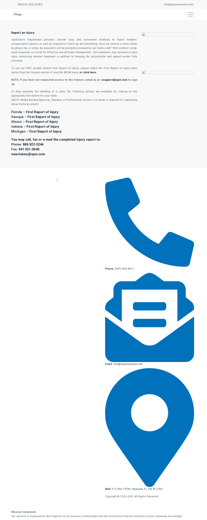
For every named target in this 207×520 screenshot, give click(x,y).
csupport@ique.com (114, 79)
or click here (88, 72)
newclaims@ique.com (28, 154)
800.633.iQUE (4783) (30, 4)
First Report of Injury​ (45, 131)
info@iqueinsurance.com (178, 4)
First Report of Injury (42, 112)
